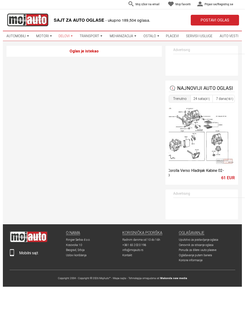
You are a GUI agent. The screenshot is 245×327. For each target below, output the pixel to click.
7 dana (224, 99)
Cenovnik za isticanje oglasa (196, 245)
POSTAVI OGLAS (215, 20)
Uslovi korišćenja (76, 255)
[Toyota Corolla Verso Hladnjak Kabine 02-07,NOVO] (194, 164)
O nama (73, 232)
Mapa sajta (119, 278)
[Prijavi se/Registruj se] (238, 5)
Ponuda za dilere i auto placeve (197, 250)
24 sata (201, 99)
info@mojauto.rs (132, 250)
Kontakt (127, 255)
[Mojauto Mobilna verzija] (12, 255)
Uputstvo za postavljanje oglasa (198, 239)
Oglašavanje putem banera (195, 255)
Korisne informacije (190, 260)
